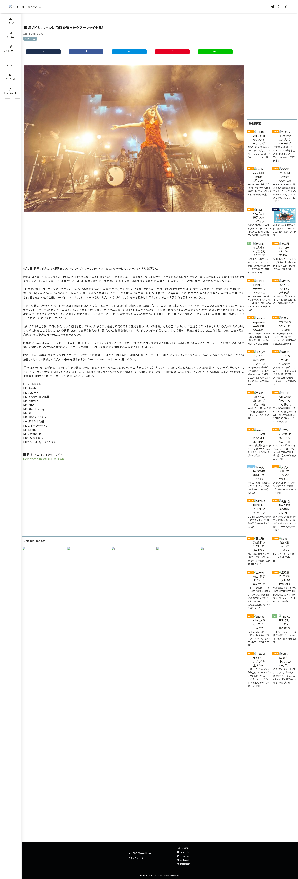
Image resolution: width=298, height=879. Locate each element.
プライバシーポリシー (141, 853)
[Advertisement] (134, 240)
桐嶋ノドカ (30, 38)
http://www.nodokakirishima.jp (43, 458)
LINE (215, 51)
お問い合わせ (137, 857)
